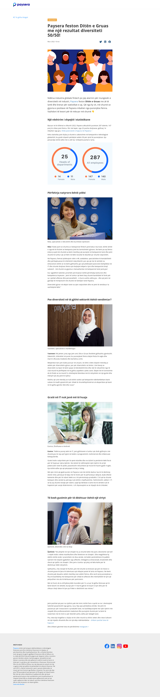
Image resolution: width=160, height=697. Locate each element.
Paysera (74, 101)
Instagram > (84, 627)
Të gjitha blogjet (21, 17)
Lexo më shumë (18, 684)
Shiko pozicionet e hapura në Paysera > (77, 131)
